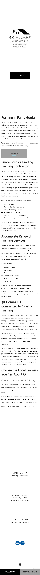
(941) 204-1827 (20, 75)
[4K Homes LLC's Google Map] (20, 565)
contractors (17, 130)
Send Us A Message (30, 572)
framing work (19, 122)
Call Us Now (10, 572)
